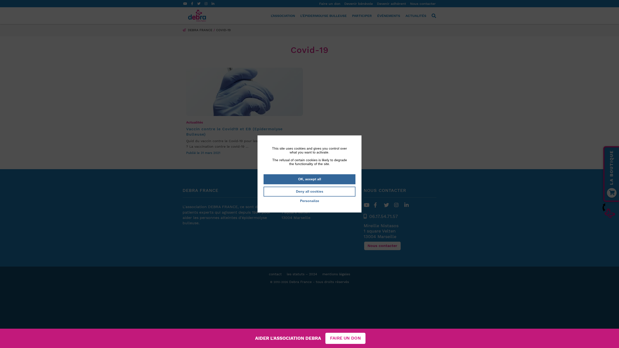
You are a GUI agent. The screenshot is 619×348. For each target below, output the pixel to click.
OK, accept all (309, 179)
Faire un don (345, 338)
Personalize (309, 201)
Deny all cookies (309, 191)
